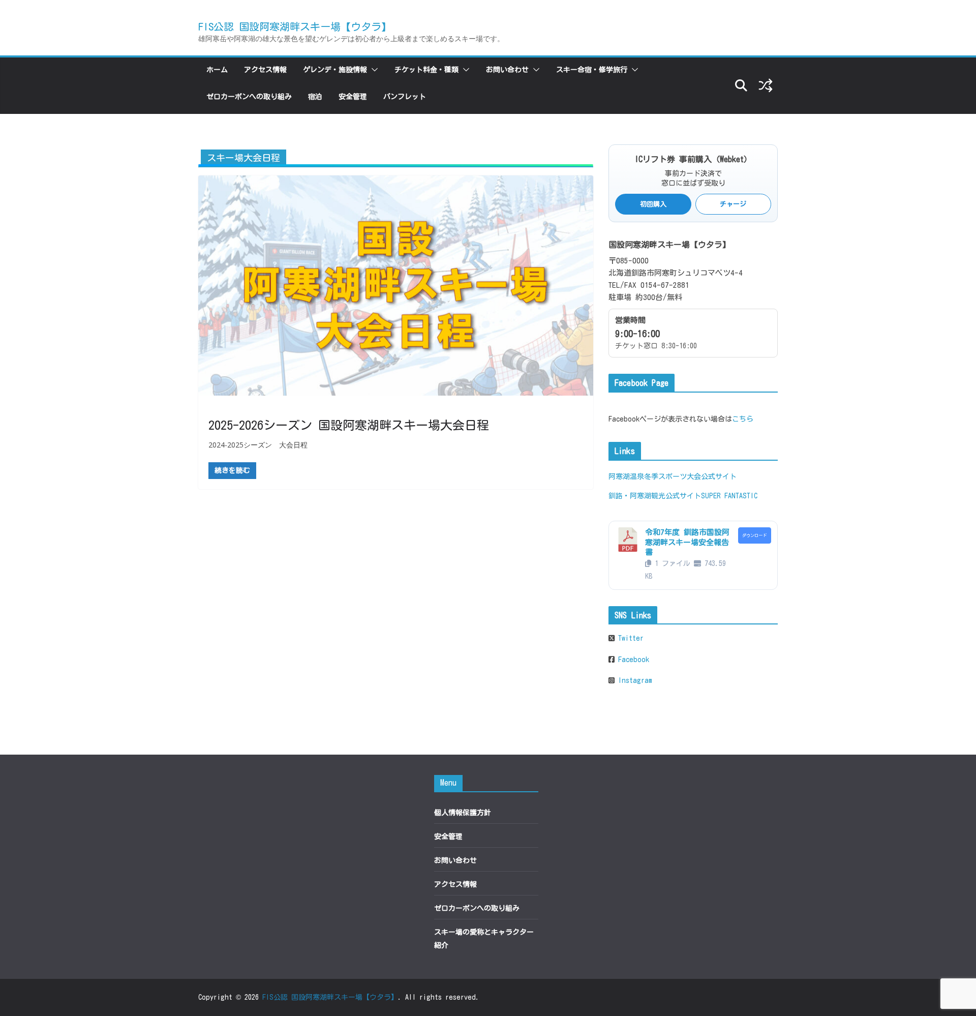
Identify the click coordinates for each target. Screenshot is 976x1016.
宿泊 (315, 96)
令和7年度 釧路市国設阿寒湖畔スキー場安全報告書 (687, 542)
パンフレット (404, 96)
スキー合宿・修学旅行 (591, 69)
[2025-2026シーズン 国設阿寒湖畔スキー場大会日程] (395, 285)
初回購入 (653, 204)
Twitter (629, 638)
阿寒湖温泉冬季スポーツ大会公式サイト (672, 476)
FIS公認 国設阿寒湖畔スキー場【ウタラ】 (294, 26)
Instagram (633, 680)
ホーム (217, 69)
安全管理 (353, 96)
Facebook (632, 659)
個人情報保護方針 (462, 812)
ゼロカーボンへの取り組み (249, 96)
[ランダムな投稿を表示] (765, 85)
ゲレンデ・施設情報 (335, 69)
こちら (742, 419)
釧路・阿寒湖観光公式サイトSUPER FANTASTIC (682, 495)
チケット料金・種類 (426, 69)
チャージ (733, 204)
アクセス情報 (265, 69)
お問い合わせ (507, 69)
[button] (372, 70)
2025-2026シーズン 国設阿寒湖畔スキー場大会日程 (348, 425)
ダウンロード (754, 535)
